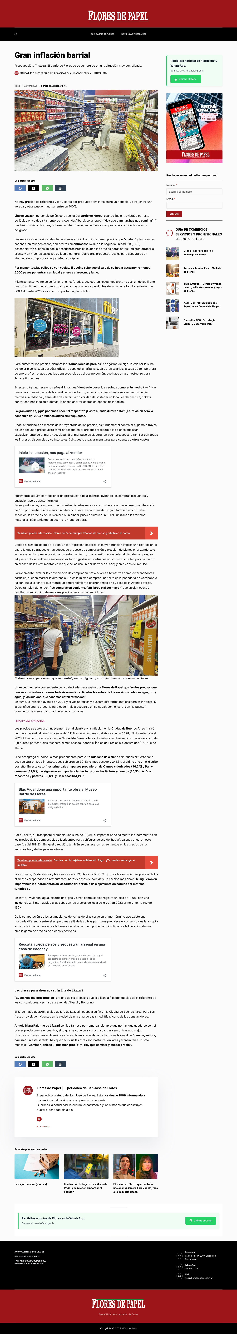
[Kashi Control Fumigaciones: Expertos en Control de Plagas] (172, 305)
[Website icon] (39, 1119)
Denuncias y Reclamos (133, 34)
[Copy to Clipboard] (60, 188)
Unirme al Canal (188, 79)
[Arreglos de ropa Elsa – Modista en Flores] (172, 270)
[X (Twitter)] (33, 188)
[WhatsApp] (47, 188)
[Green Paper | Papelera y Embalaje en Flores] (172, 253)
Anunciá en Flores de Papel (29, 1252)
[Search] (16, 34)
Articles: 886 (43, 1127)
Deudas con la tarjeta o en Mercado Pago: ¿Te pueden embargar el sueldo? (86, 1188)
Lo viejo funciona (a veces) (31, 1184)
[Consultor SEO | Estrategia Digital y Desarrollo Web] (172, 322)
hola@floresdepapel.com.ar (198, 1278)
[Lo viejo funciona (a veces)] (37, 1166)
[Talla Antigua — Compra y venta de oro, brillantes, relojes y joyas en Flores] (172, 288)
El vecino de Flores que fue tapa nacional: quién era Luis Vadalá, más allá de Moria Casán (135, 1188)
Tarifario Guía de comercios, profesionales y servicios (30, 1262)
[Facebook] (20, 188)
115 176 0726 (191, 1268)
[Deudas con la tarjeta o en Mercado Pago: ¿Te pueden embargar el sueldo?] (86, 1166)
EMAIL (170, 198)
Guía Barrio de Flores (102, 34)
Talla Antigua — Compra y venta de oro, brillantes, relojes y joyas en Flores (203, 287)
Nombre (171, 185)
